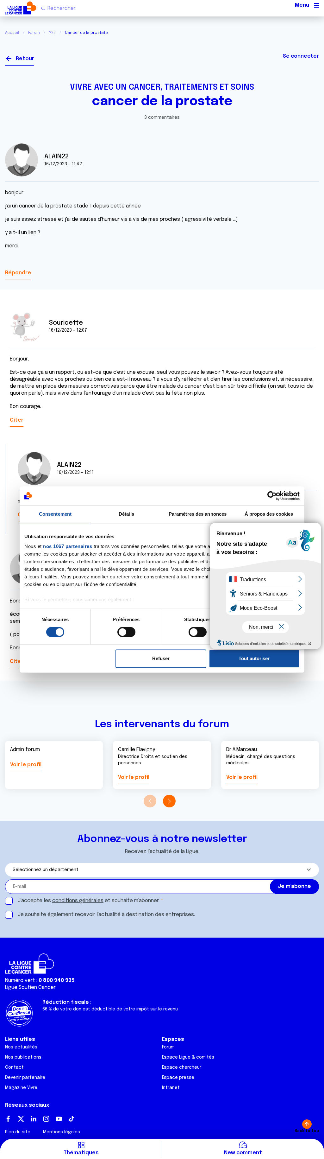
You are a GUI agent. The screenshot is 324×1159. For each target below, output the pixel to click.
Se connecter (301, 56)
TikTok (71, 1119)
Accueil (12, 33)
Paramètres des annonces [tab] (198, 514)
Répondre (18, 273)
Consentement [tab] (55, 514)
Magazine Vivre (21, 1088)
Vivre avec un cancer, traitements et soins (162, 87)
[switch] (126, 632)
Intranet (171, 1088)
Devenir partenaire (25, 1077)
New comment (243, 1153)
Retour (25, 58)
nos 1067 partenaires (67, 546)
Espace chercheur (181, 1067)
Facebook (8, 1119)
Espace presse (178, 1077)
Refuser (161, 658)
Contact (14, 1067)
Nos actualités (21, 1047)
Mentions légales (61, 1132)
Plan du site (17, 1132)
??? (52, 33)
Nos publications (23, 1057)
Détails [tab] (126, 514)
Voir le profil (25, 764)
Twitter (21, 1119)
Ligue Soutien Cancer (30, 987)
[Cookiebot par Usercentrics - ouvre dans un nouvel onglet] (272, 495)
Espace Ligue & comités (188, 1057)
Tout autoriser (254, 658)
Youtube (59, 1119)
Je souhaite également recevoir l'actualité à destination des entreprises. (106, 914)
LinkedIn (33, 1119)
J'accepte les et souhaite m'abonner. (88, 900)
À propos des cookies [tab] (269, 514)
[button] (169, 801)
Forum (34, 33)
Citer (16, 420)
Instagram (46, 1119)
